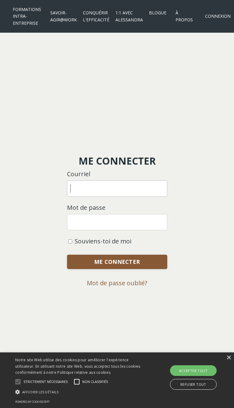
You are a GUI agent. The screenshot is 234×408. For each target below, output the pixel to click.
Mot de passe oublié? (117, 283)
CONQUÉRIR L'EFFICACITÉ (96, 16)
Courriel (78, 174)
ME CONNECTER (117, 261)
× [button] (228, 357)
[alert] (117, 380)
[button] (45, 382)
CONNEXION (218, 16)
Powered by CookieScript (32, 402)
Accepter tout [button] (193, 370)
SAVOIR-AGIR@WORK (63, 16)
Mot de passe (86, 207)
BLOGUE (157, 13)
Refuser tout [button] (193, 384)
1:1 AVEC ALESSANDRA (129, 16)
